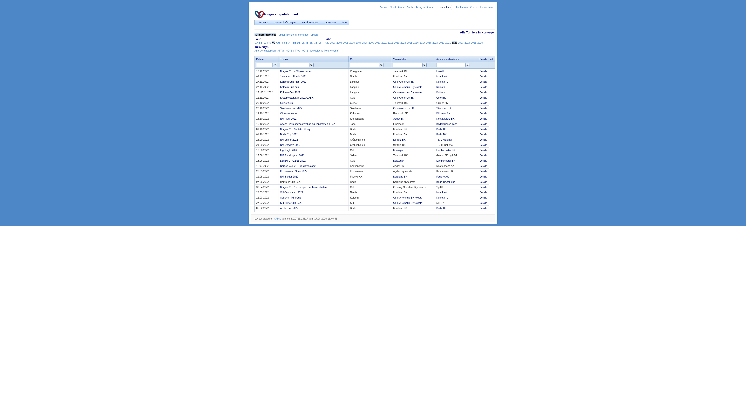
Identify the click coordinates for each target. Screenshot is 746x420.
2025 (473, 42)
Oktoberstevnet (288, 113)
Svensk (401, 7)
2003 (333, 42)
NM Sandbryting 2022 (292, 155)
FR (269, 42)
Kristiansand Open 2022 (293, 171)
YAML (277, 218)
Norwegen (398, 150)
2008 (365, 42)
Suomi (429, 7)
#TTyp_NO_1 (284, 50)
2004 (339, 42)
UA (256, 42)
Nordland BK (400, 176)
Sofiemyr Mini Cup (290, 197)
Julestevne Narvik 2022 (293, 76)
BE (260, 42)
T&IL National (444, 139)
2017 (422, 42)
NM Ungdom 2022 (290, 145)
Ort (352, 59)
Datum (260, 59)
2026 (480, 42)
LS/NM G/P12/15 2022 (293, 160)
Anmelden (445, 7)
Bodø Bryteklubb (445, 181)
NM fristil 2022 (288, 118)
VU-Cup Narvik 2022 (291, 192)
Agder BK (398, 118)
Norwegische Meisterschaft (324, 50)
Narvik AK (442, 76)
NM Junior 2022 (289, 139)
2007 (358, 42)
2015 (409, 42)
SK (311, 42)
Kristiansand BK (445, 118)
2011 (384, 42)
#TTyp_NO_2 (300, 50)
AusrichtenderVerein (447, 59)
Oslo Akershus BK (403, 81)
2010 (377, 42)
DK (303, 42)
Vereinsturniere (268, 50)
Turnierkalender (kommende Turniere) (298, 34)
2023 (461, 42)
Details (483, 71)
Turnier (284, 59)
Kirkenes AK (443, 113)
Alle (327, 42)
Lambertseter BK (445, 150)
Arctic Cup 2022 (289, 208)
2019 (435, 42)
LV (264, 42)
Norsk (393, 7)
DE (299, 42)
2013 (396, 42)
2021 (448, 42)
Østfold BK (399, 139)
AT (290, 42)
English (411, 7)
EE (294, 42)
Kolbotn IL (442, 81)
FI (282, 42)
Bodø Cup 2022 (289, 134)
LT (320, 42)
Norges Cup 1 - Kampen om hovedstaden (303, 187)
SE (286, 42)
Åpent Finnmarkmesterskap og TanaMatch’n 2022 (308, 123)
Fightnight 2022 (288, 150)
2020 (441, 42)
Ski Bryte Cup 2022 (291, 202)
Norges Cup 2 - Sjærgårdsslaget (298, 165)
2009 (371, 42)
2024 (467, 42)
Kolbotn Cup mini (289, 87)
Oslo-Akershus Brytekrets (407, 87)
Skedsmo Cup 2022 (291, 108)
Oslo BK (441, 97)
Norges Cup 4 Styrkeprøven (295, 71)
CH (278, 42)
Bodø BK (441, 129)
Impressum (486, 7)
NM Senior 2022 (289, 176)
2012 (390, 42)
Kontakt (474, 7)
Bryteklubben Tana (446, 123)
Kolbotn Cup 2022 (290, 92)
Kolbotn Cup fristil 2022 (293, 81)
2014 (403, 42)
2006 (352, 42)
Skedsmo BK (443, 108)
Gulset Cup (286, 103)
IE (307, 42)
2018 (428, 42)
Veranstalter (400, 59)
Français (420, 7)
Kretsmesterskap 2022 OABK (297, 97)
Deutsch (384, 7)
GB (316, 42)
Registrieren (462, 7)
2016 (416, 42)
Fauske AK (442, 176)
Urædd (440, 71)
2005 (345, 42)
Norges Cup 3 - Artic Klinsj (295, 129)
